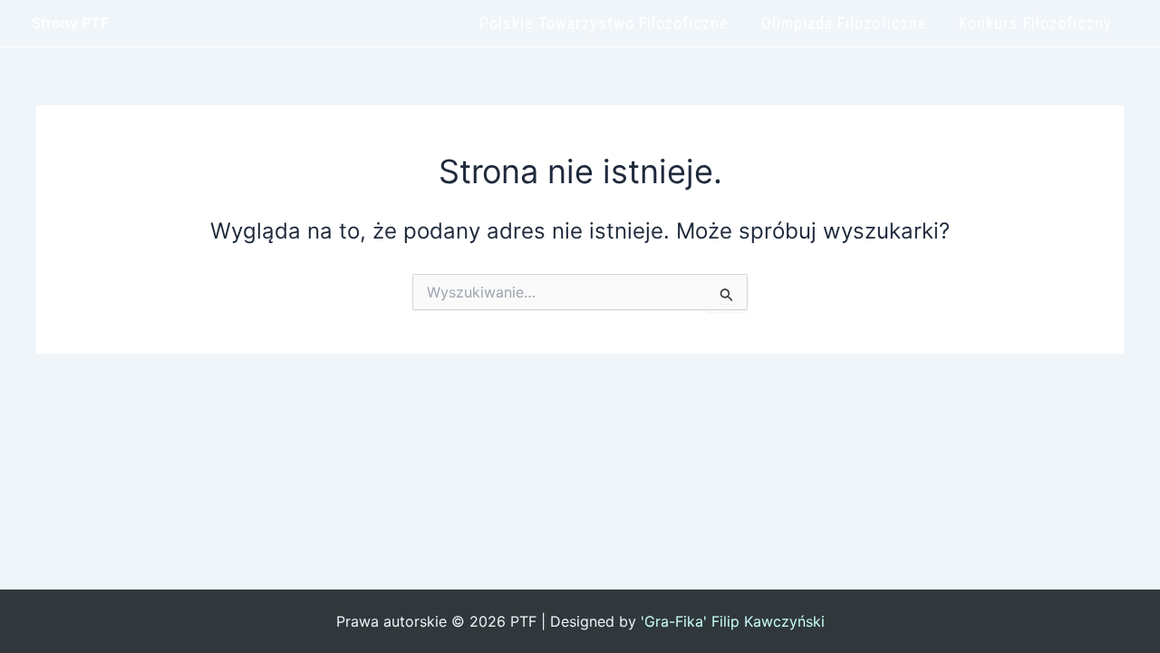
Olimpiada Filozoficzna (843, 23)
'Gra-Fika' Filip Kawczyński (733, 621)
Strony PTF (70, 23)
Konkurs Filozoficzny (1035, 23)
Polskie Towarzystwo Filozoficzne (604, 23)
